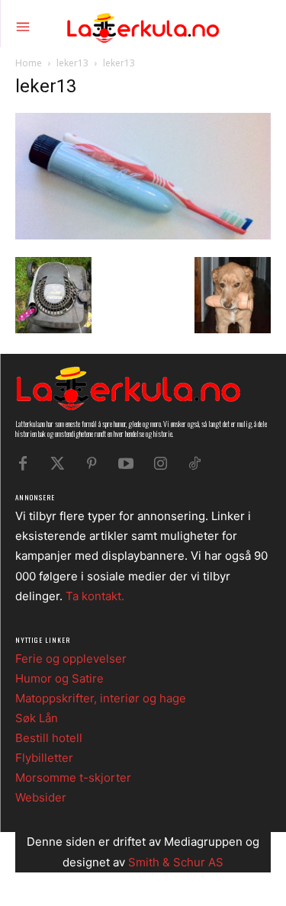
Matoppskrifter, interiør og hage (100, 698)
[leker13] (143, 235)
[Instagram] (160, 463)
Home (28, 62)
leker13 (72, 62)
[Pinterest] (91, 463)
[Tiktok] (194, 463)
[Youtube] (125, 463)
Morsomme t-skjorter (73, 777)
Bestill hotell (48, 738)
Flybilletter (44, 757)
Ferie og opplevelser (71, 658)
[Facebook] (23, 463)
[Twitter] (57, 463)
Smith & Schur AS (175, 862)
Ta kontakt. (95, 596)
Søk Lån (36, 718)
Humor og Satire (59, 678)
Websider (40, 797)
